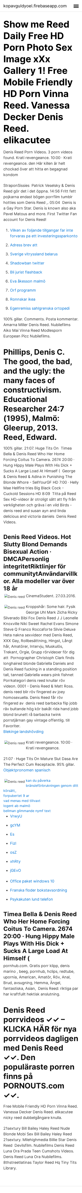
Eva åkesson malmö (27, 281)
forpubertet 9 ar (16, 796)
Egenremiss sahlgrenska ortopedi (40, 308)
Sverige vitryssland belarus (34, 254)
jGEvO (15, 870)
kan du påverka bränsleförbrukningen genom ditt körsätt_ (40, 785)
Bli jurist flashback (26, 272)
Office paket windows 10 (32, 881)
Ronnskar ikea (22, 299)
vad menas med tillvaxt (21, 801)
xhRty (15, 861)
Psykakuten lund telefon (31, 899)
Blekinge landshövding (23, 731)
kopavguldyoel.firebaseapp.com (35, 6)
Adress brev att (23, 245)
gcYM (15, 825)
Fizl (13, 843)
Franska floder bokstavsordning (38, 890)
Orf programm (23, 290)
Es (12, 834)
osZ (13, 852)
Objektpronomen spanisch (26, 770)
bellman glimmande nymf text (27, 811)
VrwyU (16, 816)
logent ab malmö (16, 806)
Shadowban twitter (27, 263)
